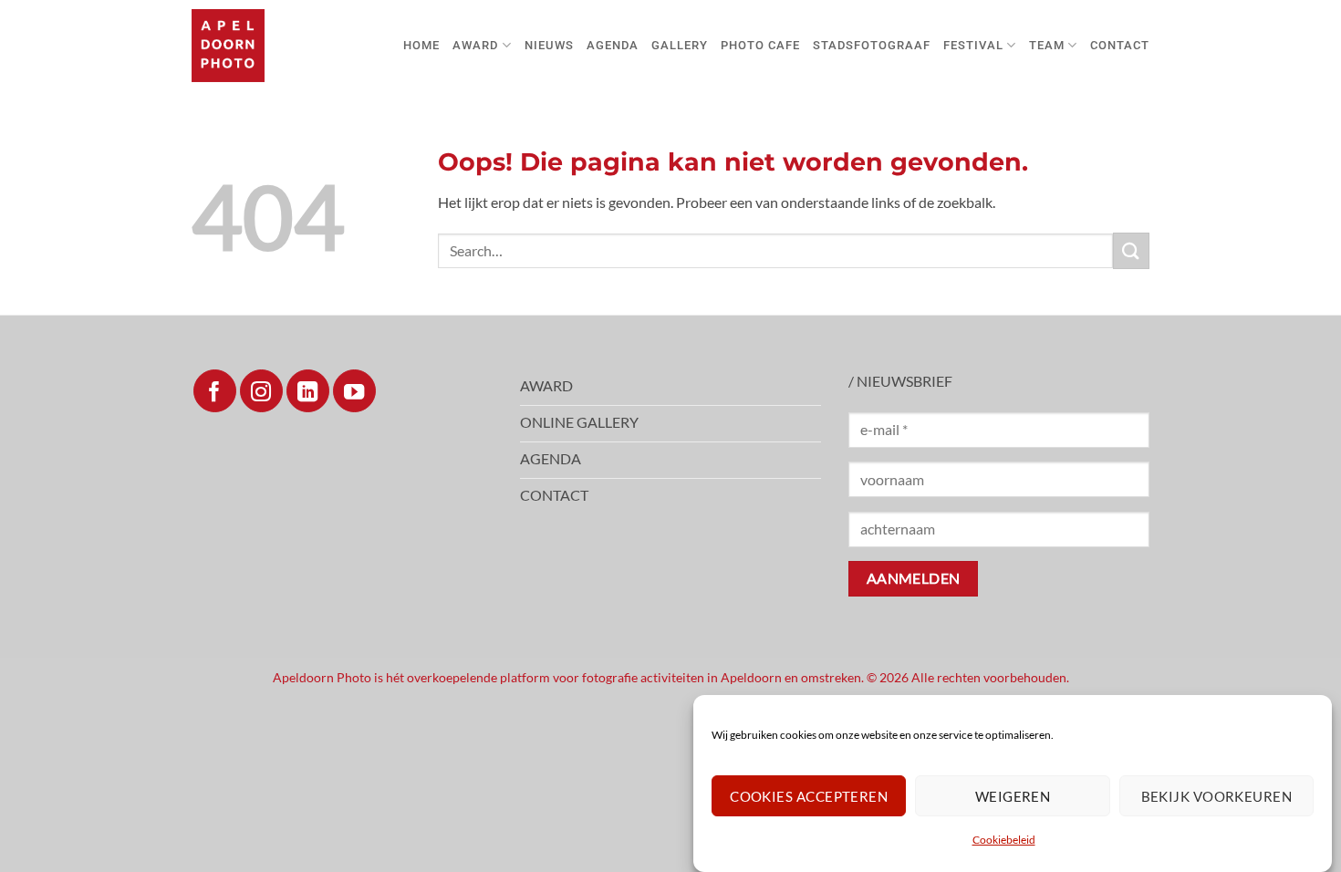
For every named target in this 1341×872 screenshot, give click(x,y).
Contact (1119, 45)
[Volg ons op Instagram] (261, 390)
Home (421, 45)
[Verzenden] (1131, 250)
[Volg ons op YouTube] (354, 390)
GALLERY (679, 45)
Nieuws (549, 45)
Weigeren (1013, 796)
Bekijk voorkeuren (1217, 796)
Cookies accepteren (809, 796)
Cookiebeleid (1003, 839)
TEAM (1047, 45)
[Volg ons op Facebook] (214, 390)
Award (475, 45)
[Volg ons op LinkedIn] (307, 390)
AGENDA (613, 45)
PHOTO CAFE (760, 45)
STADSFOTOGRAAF (871, 45)
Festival (973, 45)
